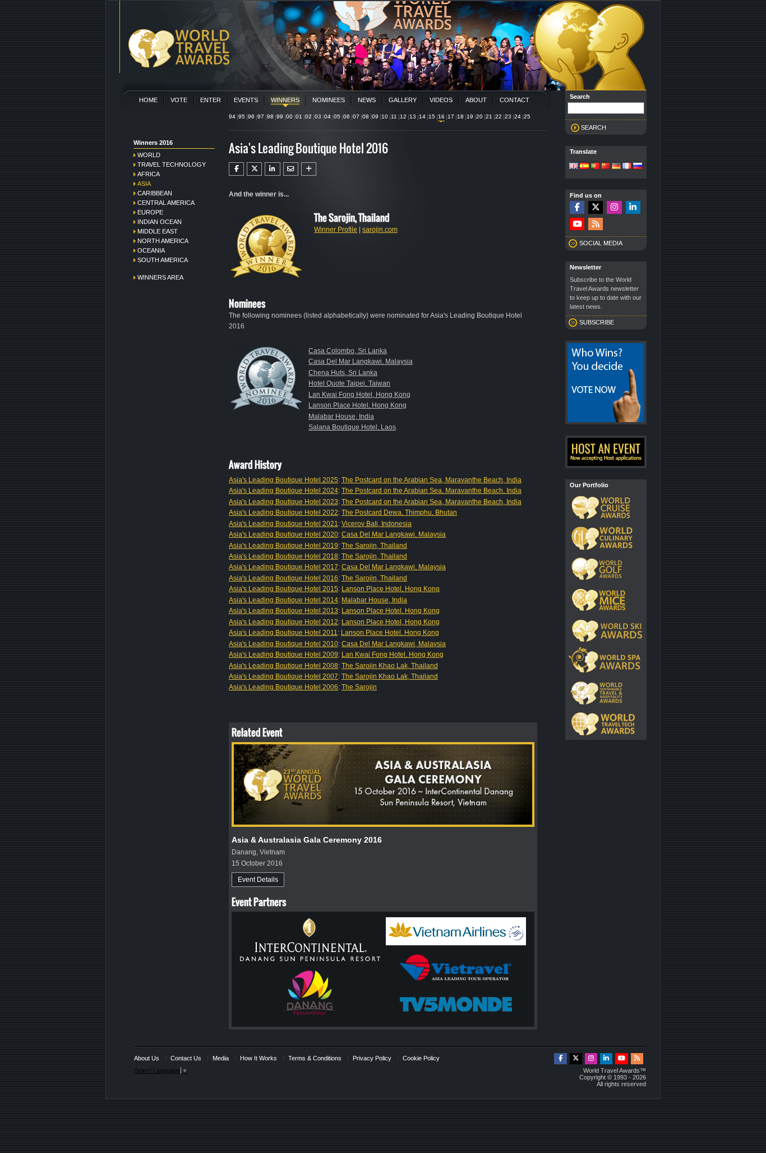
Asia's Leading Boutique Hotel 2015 (283, 589)
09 (375, 116)
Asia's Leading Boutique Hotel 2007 (283, 676)
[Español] (584, 167)
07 (356, 116)
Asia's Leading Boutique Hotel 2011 (283, 633)
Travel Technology (171, 164)
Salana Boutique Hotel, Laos (352, 427)
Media (221, 1058)
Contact (514, 100)
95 (241, 116)
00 (289, 116)
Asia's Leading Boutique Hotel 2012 (283, 622)
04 (327, 116)
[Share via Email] (291, 169)
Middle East (157, 231)
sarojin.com (380, 230)
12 (403, 116)
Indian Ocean (159, 221)
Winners (285, 100)
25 (527, 116)
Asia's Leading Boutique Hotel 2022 (283, 512)
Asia (144, 183)
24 (517, 116)
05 (337, 116)
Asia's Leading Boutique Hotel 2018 (283, 556)
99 (279, 116)
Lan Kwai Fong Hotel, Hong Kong (359, 395)
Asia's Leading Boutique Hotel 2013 (283, 611)
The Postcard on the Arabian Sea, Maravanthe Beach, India (432, 480)
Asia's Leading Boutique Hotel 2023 (283, 502)
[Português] (594, 167)
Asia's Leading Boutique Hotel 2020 (283, 534)
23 (508, 116)
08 (365, 116)
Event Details (258, 880)
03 (318, 116)
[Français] (626, 167)
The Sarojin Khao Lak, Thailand (390, 666)
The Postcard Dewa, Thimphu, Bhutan (399, 512)
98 (270, 116)
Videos (441, 100)
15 (431, 116)
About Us (146, 1058)
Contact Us (185, 1058)
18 (460, 116)
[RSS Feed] (595, 224)
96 (251, 116)
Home (148, 100)
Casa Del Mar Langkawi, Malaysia (360, 361)
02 (308, 116)
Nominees (328, 100)
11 (394, 116)
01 (299, 116)
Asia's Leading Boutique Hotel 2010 (283, 644)
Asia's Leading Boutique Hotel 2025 (283, 480)
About (476, 100)
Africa (148, 174)
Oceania (151, 250)
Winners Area (160, 277)
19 (470, 116)
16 (441, 116)
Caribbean (154, 193)
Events (246, 100)
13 (412, 116)
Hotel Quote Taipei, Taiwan (349, 383)
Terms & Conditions (315, 1058)
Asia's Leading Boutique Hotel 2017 (283, 567)
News (367, 100)
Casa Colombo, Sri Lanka (347, 351)
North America (162, 240)
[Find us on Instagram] (614, 207)
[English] (573, 167)
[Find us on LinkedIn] (633, 207)
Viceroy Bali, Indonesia (377, 524)
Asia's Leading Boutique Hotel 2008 (283, 666)
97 (260, 116)
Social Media (600, 243)
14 (422, 116)
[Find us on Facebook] (577, 207)
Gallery (403, 100)
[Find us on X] (595, 207)
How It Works (258, 1058)
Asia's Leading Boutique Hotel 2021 (283, 524)
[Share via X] (254, 169)
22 (498, 116)
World (148, 155)
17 (450, 116)
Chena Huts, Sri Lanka (342, 373)
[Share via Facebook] (236, 169)
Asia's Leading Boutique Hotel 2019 (283, 546)
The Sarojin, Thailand (374, 546)
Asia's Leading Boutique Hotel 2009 (283, 654)
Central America (166, 202)
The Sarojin (359, 687)
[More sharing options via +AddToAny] (309, 169)
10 (384, 116)
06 (346, 116)
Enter (210, 100)
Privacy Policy (372, 1058)
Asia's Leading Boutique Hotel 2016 (283, 578)
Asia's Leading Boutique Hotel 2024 (283, 491)
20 (479, 116)
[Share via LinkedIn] (272, 169)
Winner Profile (335, 230)
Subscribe (596, 322)
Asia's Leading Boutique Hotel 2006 (283, 687)
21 (489, 116)
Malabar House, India (341, 416)
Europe (150, 212)
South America (162, 260)
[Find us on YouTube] (577, 224)
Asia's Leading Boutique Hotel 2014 (283, 600)
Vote (178, 100)
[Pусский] (637, 167)
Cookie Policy (421, 1058)
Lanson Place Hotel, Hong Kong (357, 405)
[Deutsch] (616, 167)
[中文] (605, 167)
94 (232, 116)
